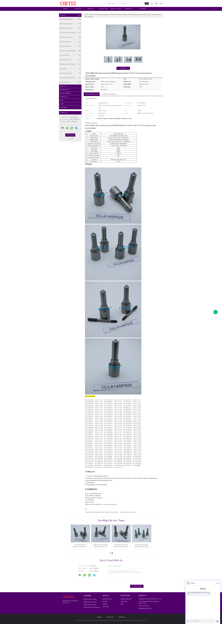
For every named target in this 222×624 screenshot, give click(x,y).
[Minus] (218, 583)
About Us (91, 8)
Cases (62, 104)
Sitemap (99, 617)
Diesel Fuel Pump (70, 82)
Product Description (109, 94)
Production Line (126, 599)
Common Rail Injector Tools (70, 77)
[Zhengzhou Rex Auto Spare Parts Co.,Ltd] (62, 128)
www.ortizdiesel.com (96, 504)
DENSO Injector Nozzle (70, 23)
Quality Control (115, 8)
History (105, 601)
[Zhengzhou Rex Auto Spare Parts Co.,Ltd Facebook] (151, 3)
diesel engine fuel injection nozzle (95, 512)
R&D (122, 604)
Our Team (106, 606)
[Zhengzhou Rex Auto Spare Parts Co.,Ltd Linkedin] (161, 3)
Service (105, 604)
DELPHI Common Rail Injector (70, 64)
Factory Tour (103, 8)
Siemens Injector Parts (70, 73)
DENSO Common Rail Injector (70, 50)
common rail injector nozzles (127, 512)
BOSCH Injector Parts (70, 46)
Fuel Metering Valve (70, 41)
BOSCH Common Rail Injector (70, 32)
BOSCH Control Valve (70, 37)
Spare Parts (70, 68)
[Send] (217, 621)
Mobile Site (122, 617)
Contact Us (128, 8)
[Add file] (187, 621)
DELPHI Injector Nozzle (70, 28)
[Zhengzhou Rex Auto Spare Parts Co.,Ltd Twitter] (156, 3)
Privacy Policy (110, 617)
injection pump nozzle (112, 512)
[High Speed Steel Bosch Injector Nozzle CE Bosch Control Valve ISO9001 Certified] (141, 534)
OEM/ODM (124, 601)
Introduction (107, 599)
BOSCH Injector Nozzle (70, 19)
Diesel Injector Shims (70, 59)
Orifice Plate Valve (70, 55)
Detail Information (91, 94)
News (61, 100)
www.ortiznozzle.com (110, 504)
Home (65, 8)
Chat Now (142, 8)
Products (78, 8)
